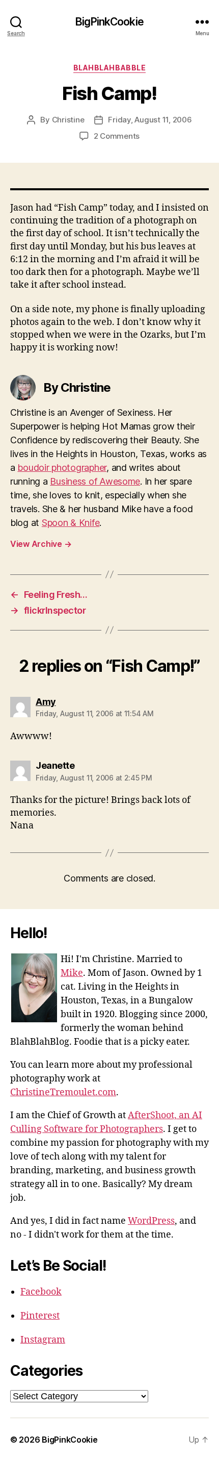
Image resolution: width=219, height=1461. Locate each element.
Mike (72, 973)
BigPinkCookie (109, 21)
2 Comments (117, 136)
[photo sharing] (109, 189)
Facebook (41, 1292)
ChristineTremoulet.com (63, 1092)
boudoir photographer (61, 467)
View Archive (40, 544)
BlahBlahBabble (109, 67)
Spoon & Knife (71, 522)
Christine (68, 119)
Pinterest (40, 1316)
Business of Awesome (95, 481)
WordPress (151, 1221)
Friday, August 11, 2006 (149, 119)
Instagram (42, 1340)
